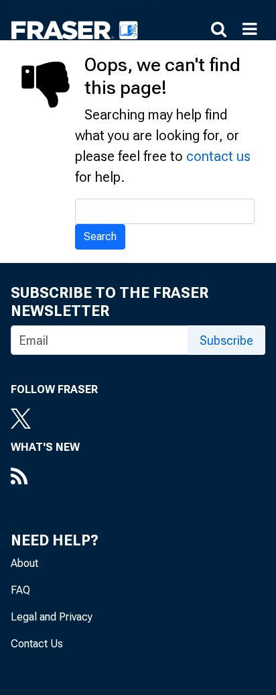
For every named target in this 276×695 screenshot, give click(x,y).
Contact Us (37, 643)
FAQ (20, 590)
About (24, 563)
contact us (218, 156)
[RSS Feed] (45, 477)
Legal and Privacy (51, 616)
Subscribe (226, 340)
